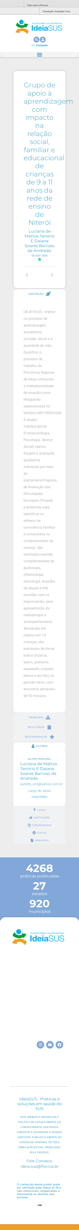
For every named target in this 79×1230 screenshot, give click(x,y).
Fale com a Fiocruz (37, 5)
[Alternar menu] (39, 54)
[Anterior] (31, 275)
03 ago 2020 (40, 255)
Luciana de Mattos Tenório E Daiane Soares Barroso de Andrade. (40, 241)
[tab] (39, 294)
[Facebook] (59, 1045)
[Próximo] (47, 275)
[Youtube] (50, 1045)
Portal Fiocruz (10, 3)
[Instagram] (40, 1045)
